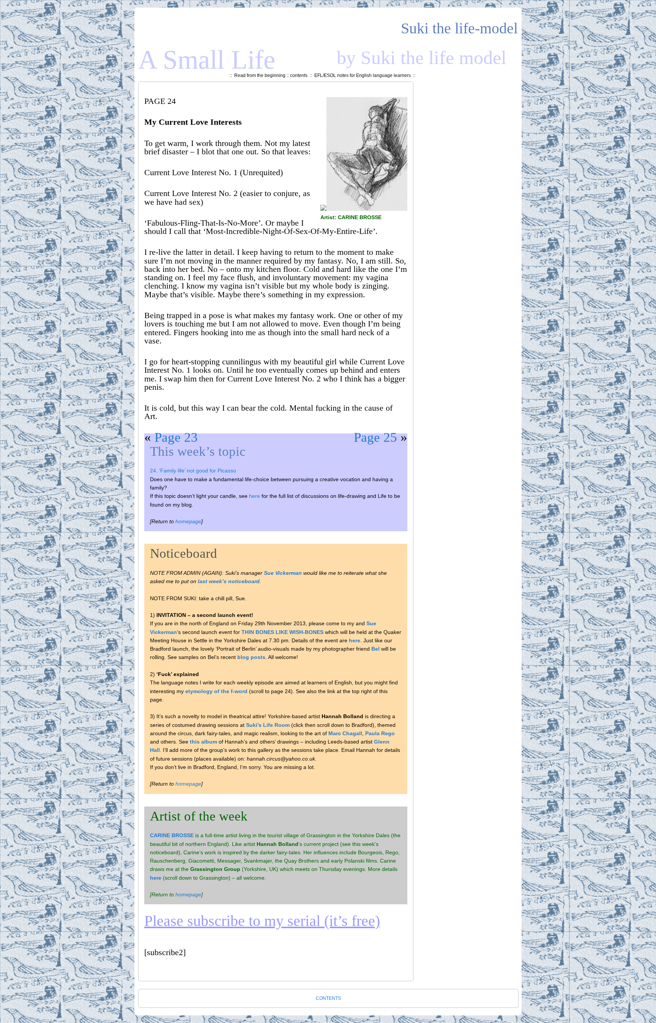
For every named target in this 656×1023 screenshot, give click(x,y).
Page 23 (176, 437)
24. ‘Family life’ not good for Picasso (193, 471)
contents (299, 75)
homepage (188, 521)
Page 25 (375, 437)
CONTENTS (328, 998)
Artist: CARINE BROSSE (351, 217)
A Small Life (206, 59)
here (254, 496)
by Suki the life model (421, 57)
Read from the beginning (259, 75)
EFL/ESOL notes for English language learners (362, 75)
